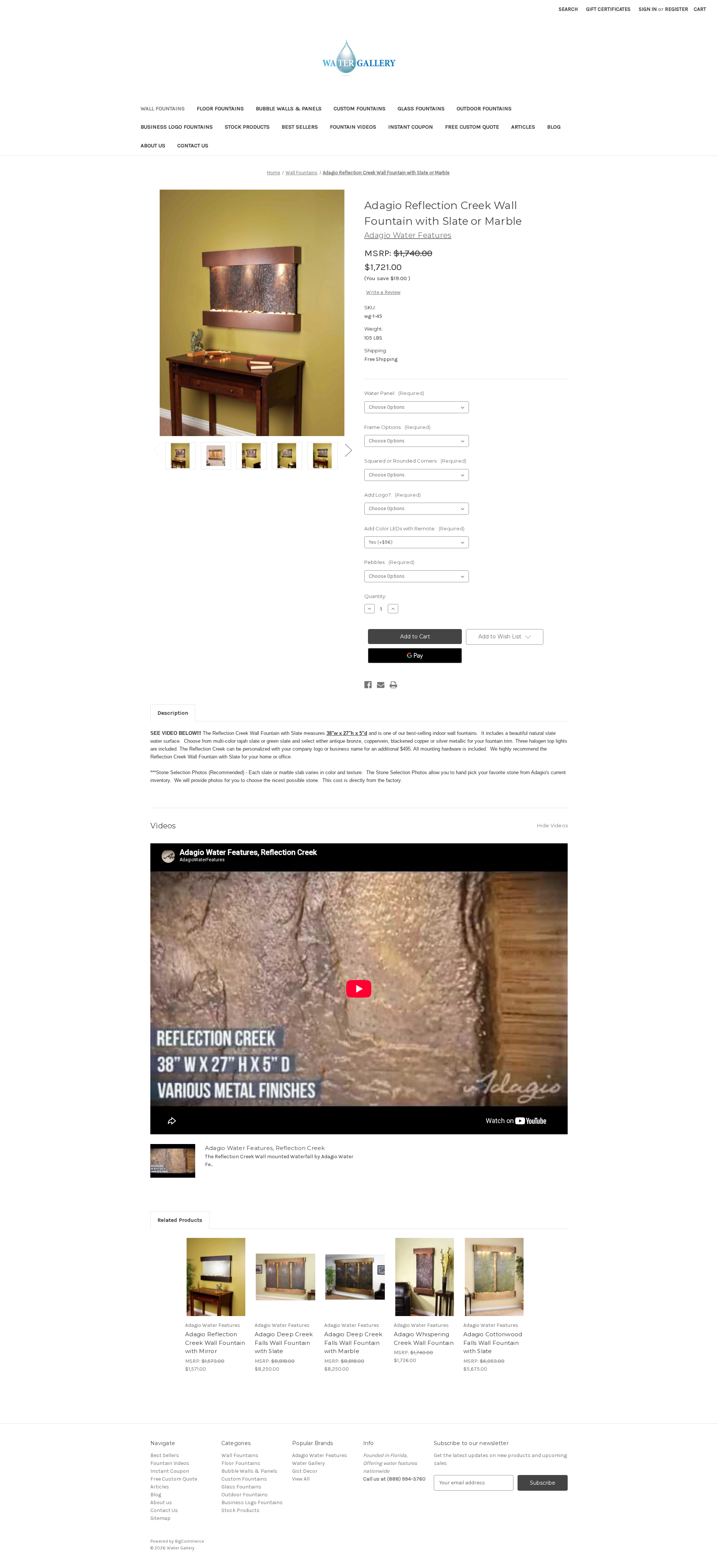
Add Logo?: (392, 495)
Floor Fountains (220, 108)
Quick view (216, 1277)
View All (301, 1479)
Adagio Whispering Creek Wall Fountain (424, 1338)
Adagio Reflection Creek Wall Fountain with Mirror (215, 1343)
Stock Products (247, 126)
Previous (155, 450)
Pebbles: (389, 562)
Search (568, 9)
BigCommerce (189, 1541)
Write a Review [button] (383, 292)
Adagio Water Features (319, 1455)
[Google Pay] (415, 655)
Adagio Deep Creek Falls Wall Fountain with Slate (284, 1343)
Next (348, 450)
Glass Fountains (421, 108)
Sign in (648, 9)
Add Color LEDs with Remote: (414, 528)
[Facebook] (368, 685)
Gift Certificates (608, 9)
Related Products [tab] (179, 1220)
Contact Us (192, 145)
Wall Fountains (163, 108)
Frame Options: (397, 427)
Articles (523, 126)
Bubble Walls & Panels (289, 108)
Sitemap (160, 1518)
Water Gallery (308, 1463)
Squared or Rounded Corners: (415, 461)
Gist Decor (304, 1471)
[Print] (393, 685)
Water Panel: (394, 393)
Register (676, 9)
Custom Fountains (360, 108)
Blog (554, 126)
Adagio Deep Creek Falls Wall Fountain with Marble (353, 1343)
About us (153, 145)
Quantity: (375, 596)
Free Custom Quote (472, 126)
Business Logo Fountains (177, 126)
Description (172, 712)
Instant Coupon (410, 126)
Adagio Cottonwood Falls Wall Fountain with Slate (492, 1343)
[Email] (380, 685)
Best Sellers (300, 126)
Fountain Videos (353, 126)
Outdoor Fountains (484, 108)
